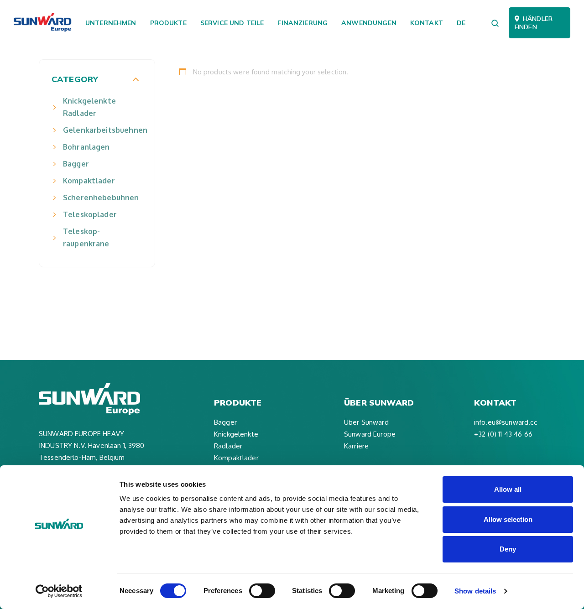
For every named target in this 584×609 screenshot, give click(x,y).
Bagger (76, 163)
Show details (475, 591)
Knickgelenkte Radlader (89, 107)
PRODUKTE (168, 23)
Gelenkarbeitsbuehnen (101, 130)
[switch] (262, 590)
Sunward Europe (370, 434)
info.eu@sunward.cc (505, 422)
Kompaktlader (89, 180)
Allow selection (508, 519)
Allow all (507, 489)
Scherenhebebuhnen (101, 197)
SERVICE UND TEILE (232, 23)
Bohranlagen (86, 146)
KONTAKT (426, 23)
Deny (508, 549)
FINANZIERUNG (302, 23)
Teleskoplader (90, 214)
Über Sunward (366, 422)
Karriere (356, 446)
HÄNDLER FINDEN (534, 23)
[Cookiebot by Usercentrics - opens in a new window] (59, 591)
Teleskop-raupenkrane (86, 237)
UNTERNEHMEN (110, 23)
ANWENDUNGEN (368, 23)
